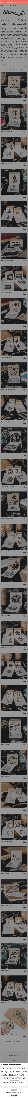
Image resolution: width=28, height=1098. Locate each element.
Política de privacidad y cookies (14, 1092)
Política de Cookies (14, 1080)
